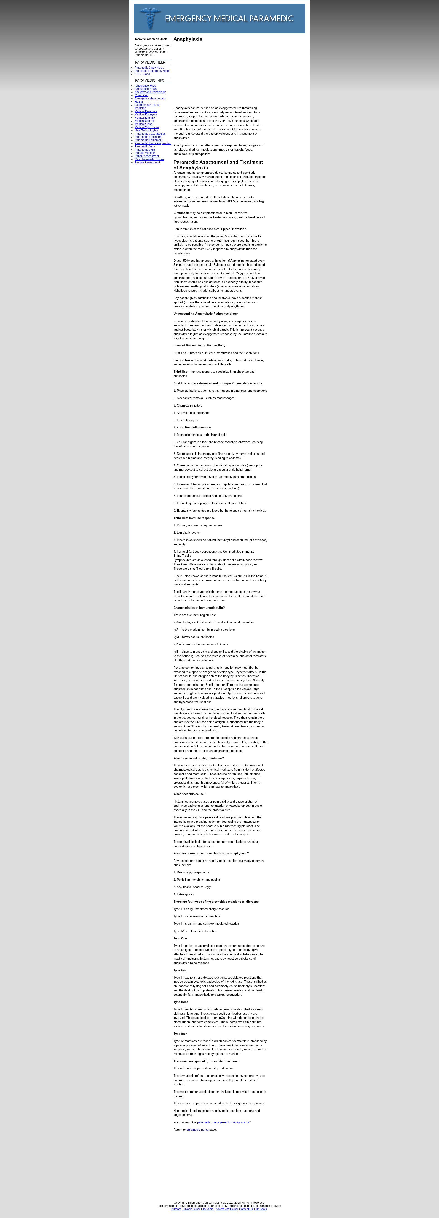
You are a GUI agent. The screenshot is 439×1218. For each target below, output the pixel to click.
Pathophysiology (145, 152)
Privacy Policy (191, 1209)
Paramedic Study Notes (149, 67)
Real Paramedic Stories (149, 159)
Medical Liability (145, 117)
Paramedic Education (148, 136)
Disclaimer (207, 1209)
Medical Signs (143, 124)
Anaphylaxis (188, 39)
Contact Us (246, 1209)
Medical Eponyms (146, 114)
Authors (176, 1209)
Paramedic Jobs (145, 146)
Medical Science (145, 120)
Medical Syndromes (147, 127)
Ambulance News (146, 88)
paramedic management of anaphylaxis (223, 1122)
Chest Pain (141, 95)
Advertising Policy (227, 1209)
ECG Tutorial (143, 74)
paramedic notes (198, 1129)
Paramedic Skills (145, 149)
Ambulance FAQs (145, 85)
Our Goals (260, 1209)
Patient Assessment (147, 156)
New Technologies (146, 130)
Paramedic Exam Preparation (153, 143)
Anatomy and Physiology (150, 92)
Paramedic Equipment (148, 140)
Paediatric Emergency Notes (152, 70)
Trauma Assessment (147, 162)
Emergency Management (150, 98)
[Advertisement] (212, 74)
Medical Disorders (146, 111)
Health (139, 101)
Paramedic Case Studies (150, 133)
